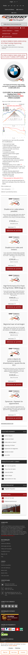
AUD (14, 5)
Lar (1, 45)
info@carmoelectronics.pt (10, 501)
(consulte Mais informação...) (8, 535)
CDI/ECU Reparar (8, 435)
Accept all (23, 652)
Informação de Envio (6, 546)
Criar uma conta (5, 575)
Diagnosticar (6, 33)
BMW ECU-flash (11, 45)
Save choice (14, 652)
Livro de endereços (5, 567)
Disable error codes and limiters (14, 248)
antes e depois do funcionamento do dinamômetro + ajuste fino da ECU (14, 362)
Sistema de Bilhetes (5, 543)
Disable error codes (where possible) (14, 210)
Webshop (14, 33)
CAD (17, 5)
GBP (9, 5)
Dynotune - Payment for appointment (14, 402)
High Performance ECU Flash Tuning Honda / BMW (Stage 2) (14, 287)
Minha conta (4, 570)
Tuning (17, 30)
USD (20, 5)
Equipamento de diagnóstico (11, 448)
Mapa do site (4, 554)
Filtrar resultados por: (6, 186)
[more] (24, 431)
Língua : (11, 1)
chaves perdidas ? (7, 30)
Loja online (7, 455)
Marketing (18, 648)
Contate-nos (8, 36)
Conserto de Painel (9, 439)
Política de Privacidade (6, 548)
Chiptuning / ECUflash (9, 445)
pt (17, 1)
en (14, 1)
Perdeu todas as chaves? (10, 442)
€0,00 (23, 28)
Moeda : (5, 5)
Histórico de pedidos (6, 565)
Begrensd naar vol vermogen (14, 324)
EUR (11, 5)
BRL (23, 5)
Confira (14, 12)
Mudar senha (4, 573)
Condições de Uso (5, 551)
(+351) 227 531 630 (9, 498)
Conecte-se (20, 9)
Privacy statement (13, 645)
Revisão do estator (8, 452)
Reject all (5, 652)
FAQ (2, 556)
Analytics (11, 648)
